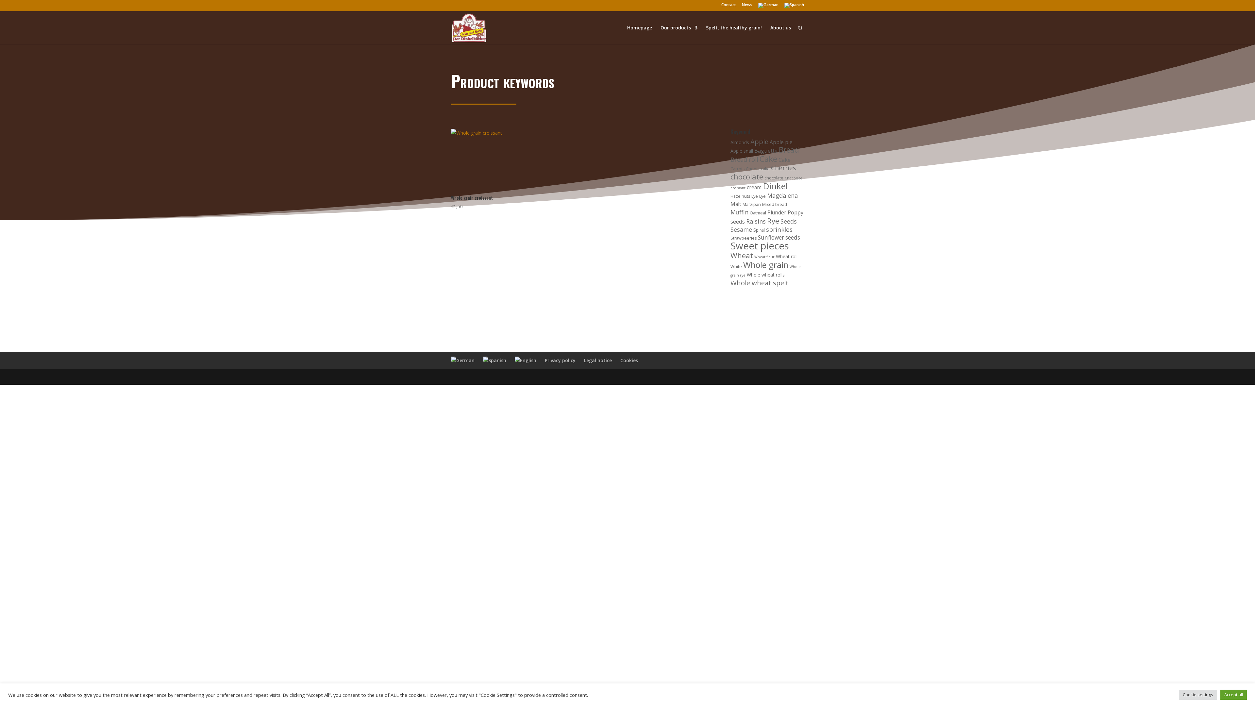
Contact (728, 5)
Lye (754, 196)
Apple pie (781, 142)
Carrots (737, 169)
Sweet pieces (759, 245)
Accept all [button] (1233, 695)
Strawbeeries (743, 238)
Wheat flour (764, 257)
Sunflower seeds (779, 237)
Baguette (766, 150)
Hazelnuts (740, 196)
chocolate (746, 176)
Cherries (783, 167)
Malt (735, 204)
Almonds (739, 142)
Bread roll (744, 159)
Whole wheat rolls (766, 275)
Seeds (788, 221)
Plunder (776, 212)
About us (780, 28)
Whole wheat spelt (759, 282)
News (747, 5)
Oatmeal (758, 213)
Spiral (759, 230)
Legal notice (598, 360)
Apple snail (741, 151)
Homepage (639, 28)
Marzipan (752, 204)
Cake (768, 158)
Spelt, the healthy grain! (734, 28)
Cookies (629, 360)
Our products (676, 28)
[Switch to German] (768, 7)
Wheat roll (786, 256)
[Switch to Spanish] (794, 7)
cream (754, 187)
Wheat (741, 255)
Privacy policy (560, 360)
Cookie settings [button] (1198, 695)
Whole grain (765, 264)
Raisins (756, 221)
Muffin (739, 212)
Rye (773, 221)
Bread (789, 150)
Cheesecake (758, 169)
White (736, 266)
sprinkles (779, 229)
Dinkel (775, 186)
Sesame (741, 229)
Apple (759, 141)
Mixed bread (774, 204)
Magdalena (782, 195)
